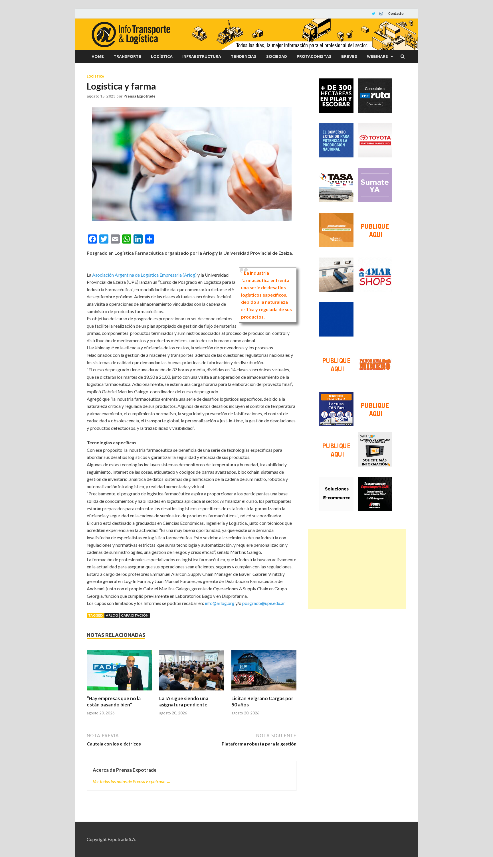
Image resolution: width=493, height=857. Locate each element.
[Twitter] (373, 13)
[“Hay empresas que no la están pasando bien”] (119, 672)
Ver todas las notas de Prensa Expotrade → (132, 781)
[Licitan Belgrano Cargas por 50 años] (263, 672)
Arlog (112, 615)
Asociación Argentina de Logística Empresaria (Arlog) (144, 274)
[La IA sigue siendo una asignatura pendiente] (191, 672)
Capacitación (134, 615)
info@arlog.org (220, 603)
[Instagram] (381, 13)
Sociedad (276, 56)
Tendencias (243, 56)
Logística (162, 56)
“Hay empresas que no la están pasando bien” (114, 701)
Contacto (396, 13)
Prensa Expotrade (139, 96)
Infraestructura (201, 56)
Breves (349, 56)
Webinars (377, 56)
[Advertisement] (357, 569)
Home (98, 56)
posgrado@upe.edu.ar (263, 603)
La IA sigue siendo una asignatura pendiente (183, 701)
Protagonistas (314, 56)
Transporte (127, 56)
